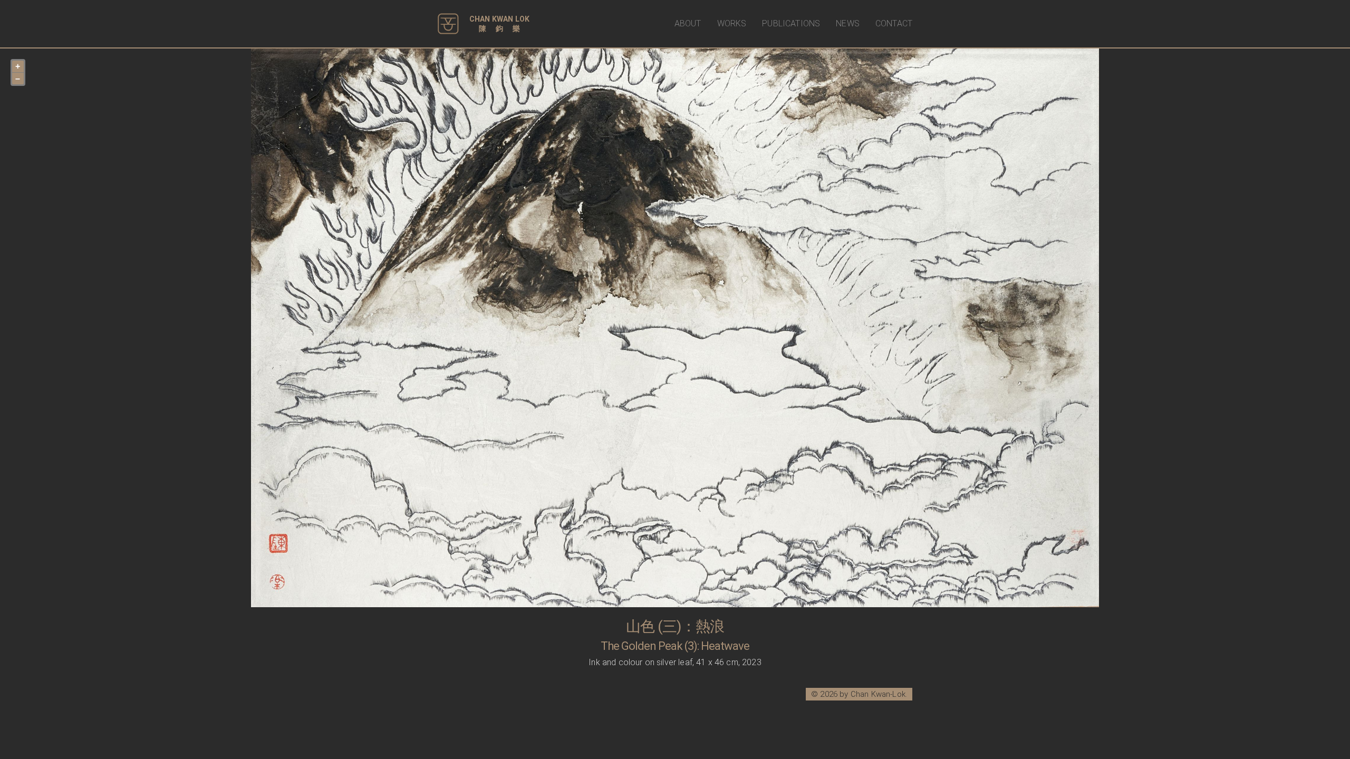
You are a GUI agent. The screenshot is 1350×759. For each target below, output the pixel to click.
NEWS (848, 23)
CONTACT (893, 23)
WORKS (732, 23)
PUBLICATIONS (791, 23)
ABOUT (687, 23)
